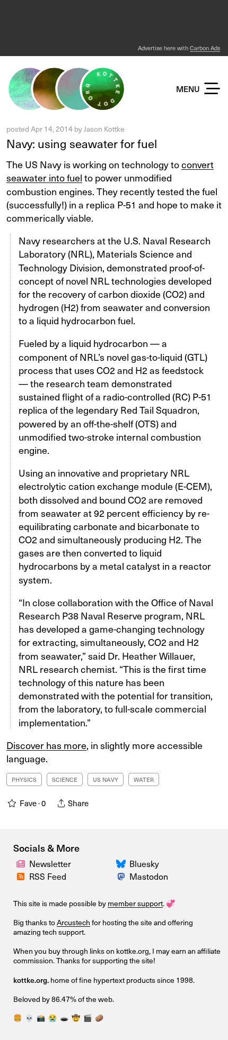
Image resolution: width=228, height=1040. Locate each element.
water (144, 779)
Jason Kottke (104, 129)
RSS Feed (47, 876)
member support (135, 903)
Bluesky (144, 863)
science (64, 779)
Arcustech (73, 922)
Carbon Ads (205, 48)
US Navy (105, 779)
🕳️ (64, 1018)
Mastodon (148, 876)
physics (24, 779)
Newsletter (50, 863)
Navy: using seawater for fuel (81, 143)
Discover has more (46, 745)
